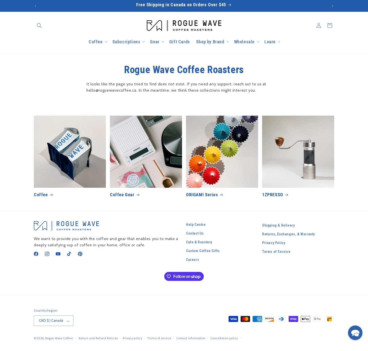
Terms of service (159, 338)
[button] (39, 25)
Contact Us (195, 233)
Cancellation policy (224, 338)
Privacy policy (132, 338)
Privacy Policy (273, 243)
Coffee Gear (122, 194)
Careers (192, 260)
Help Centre (196, 225)
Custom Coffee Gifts (203, 251)
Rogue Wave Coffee (59, 338)
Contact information (190, 338)
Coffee (41, 194)
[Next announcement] (332, 6)
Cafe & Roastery (199, 242)
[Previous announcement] (35, 6)
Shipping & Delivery (278, 225)
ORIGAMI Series (202, 194)
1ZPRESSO (272, 194)
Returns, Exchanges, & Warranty (288, 234)
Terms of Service (276, 252)
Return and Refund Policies (98, 338)
